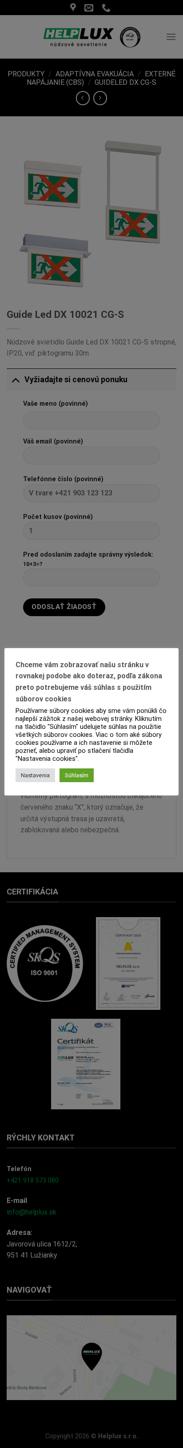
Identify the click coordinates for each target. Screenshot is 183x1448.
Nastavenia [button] (35, 775)
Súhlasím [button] (76, 775)
